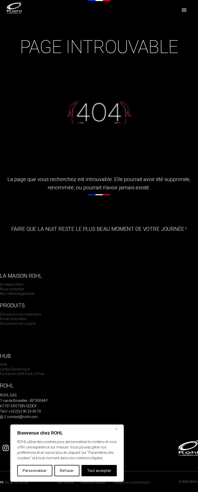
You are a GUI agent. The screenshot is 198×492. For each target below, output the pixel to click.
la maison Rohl (11, 284)
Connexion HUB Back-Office (22, 374)
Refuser (67, 471)
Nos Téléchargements (17, 294)
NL (11, 482)
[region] (67, 453)
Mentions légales (93, 482)
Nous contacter (12, 289)
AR (26, 482)
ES (21, 482)
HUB (3, 364)
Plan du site (65, 482)
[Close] (118, 429)
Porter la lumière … (14, 319)
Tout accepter (99, 471)
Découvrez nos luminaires (20, 314)
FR (2, 482)
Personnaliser (35, 471)
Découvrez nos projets (18, 323)
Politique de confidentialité (131, 482)
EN (7, 482)
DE (17, 482)
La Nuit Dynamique (15, 369)
